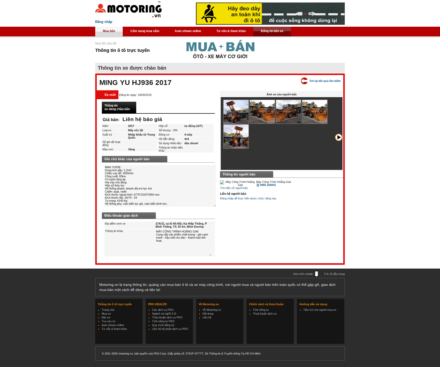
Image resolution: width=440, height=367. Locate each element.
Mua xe (106, 313)
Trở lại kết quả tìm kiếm (325, 80)
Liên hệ (206, 317)
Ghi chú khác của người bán (126, 159)
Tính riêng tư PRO (163, 321)
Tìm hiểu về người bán (234, 187)
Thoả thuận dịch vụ (265, 313)
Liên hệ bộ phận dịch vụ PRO (170, 328)
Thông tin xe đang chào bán (117, 107)
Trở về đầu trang (334, 273)
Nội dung (207, 313)
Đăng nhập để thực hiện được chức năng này (248, 198)
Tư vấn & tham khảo (231, 31)
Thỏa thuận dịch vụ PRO (167, 317)
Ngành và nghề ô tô (164, 313)
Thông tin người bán (239, 174)
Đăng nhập (103, 22)
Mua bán (109, 31)
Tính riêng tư (261, 309)
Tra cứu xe (108, 321)
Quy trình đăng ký (163, 325)
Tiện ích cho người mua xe (319, 309)
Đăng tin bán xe (272, 31)
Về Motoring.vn (211, 309)
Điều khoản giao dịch (121, 215)
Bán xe (106, 317)
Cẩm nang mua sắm (144, 31)
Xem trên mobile (303, 273)
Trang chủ (108, 309)
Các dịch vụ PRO (163, 309)
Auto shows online (188, 31)
